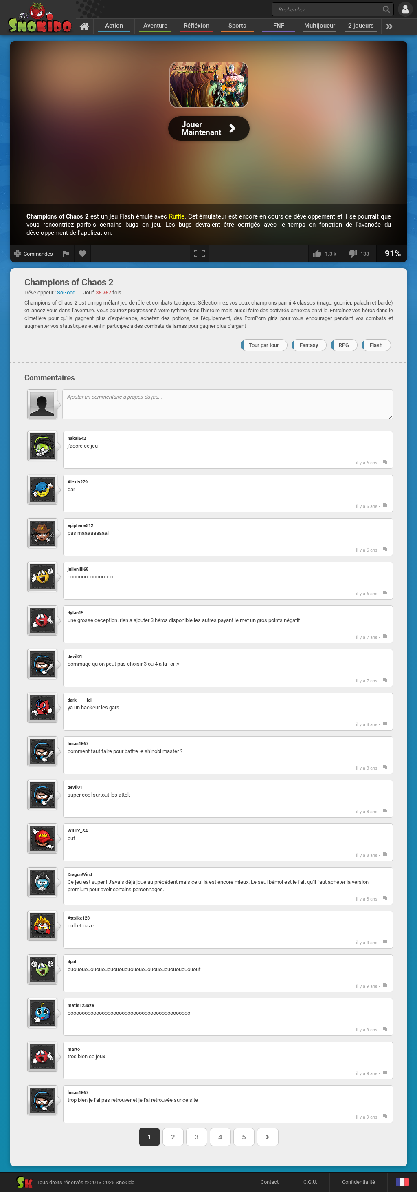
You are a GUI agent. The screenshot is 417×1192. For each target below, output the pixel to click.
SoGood (66, 292)
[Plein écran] (199, 253)
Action (114, 25)
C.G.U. (310, 1182)
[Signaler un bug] (66, 253)
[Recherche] (386, 9)
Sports (237, 25)
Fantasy (309, 345)
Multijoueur (319, 25)
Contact (270, 1182)
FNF (278, 25)
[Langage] (402, 1182)
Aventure (155, 25)
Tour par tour (264, 345)
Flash (376, 345)
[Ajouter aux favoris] (83, 253)
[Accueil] (84, 26)
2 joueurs (361, 25)
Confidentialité (358, 1182)
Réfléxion (196, 25)
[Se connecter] (405, 9)
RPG (344, 345)
